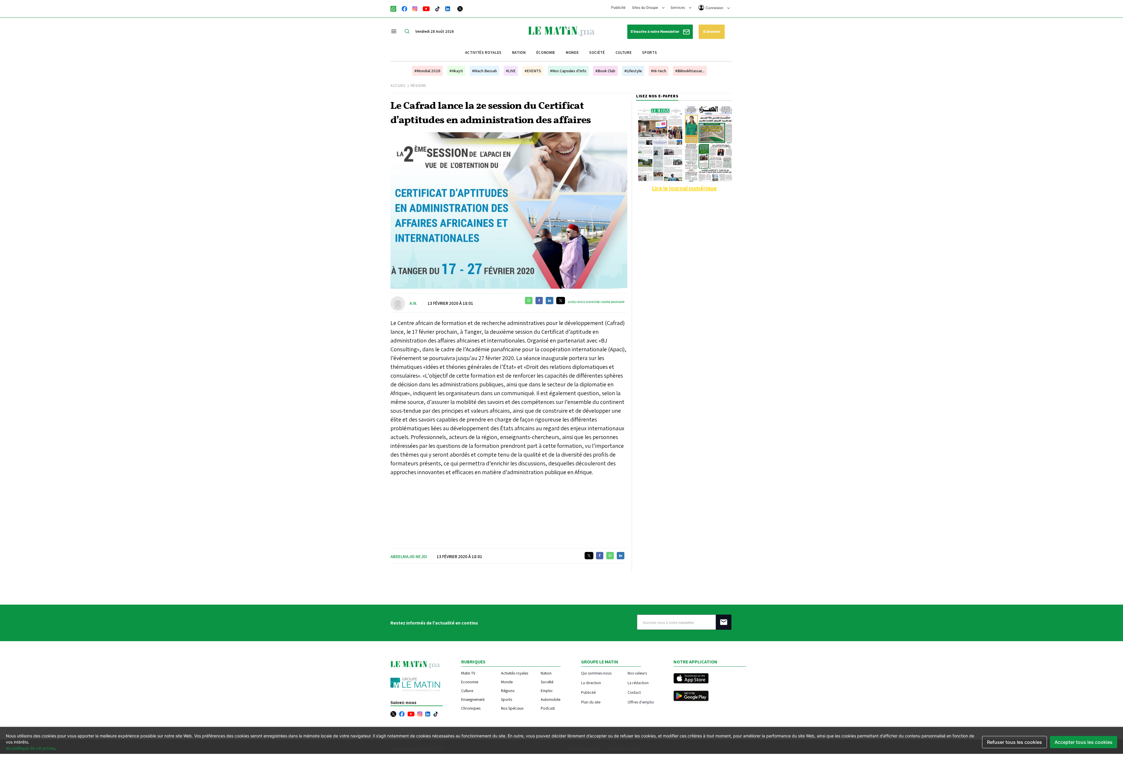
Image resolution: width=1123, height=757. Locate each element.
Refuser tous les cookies (1014, 742)
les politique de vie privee (30, 748)
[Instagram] (415, 8)
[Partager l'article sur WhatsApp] (529, 300)
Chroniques (470, 708)
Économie (545, 52)
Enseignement (473, 699)
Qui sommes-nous (596, 672)
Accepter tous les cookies (1083, 742)
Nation (519, 52)
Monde (572, 52)
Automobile (550, 699)
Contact (634, 692)
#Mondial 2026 (427, 70)
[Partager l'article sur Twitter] (560, 300)
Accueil (398, 85)
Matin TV (468, 673)
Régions (419, 85)
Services (678, 7)
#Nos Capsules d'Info (568, 70)
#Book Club (605, 70)
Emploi (546, 690)
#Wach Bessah (484, 70)
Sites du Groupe (645, 7)
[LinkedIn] (447, 8)
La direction (591, 682)
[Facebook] (404, 8)
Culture (624, 52)
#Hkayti (456, 70)
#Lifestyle (633, 70)
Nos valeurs (637, 672)
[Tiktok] (437, 8)
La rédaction (638, 682)
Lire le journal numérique (684, 188)
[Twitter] (460, 8)
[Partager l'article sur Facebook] (539, 300)
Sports (649, 52)
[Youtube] (426, 8)
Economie (469, 681)
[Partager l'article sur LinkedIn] (549, 300)
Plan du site (590, 701)
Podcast (548, 708)
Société (597, 52)
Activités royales (483, 52)
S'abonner (711, 31)
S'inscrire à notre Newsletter (655, 31)
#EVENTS (533, 70)
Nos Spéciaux (512, 708)
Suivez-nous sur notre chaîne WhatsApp (596, 302)
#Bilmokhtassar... (690, 70)
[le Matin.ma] (561, 31)
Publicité (618, 7)
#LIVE (511, 70)
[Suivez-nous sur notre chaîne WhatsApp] (395, 8)
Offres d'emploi (641, 701)
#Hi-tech (658, 70)
